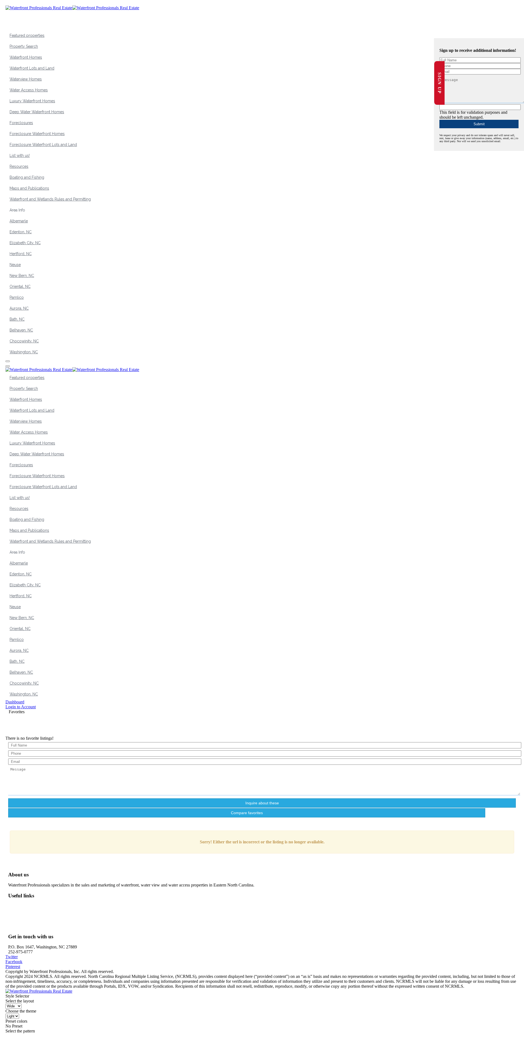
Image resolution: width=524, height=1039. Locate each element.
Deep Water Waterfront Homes (37, 112)
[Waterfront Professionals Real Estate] (38, 991)
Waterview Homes (26, 79)
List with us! (20, 155)
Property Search (24, 46)
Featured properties (27, 35)
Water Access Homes (29, 90)
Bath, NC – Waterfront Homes (38, 916)
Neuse (15, 264)
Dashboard (14, 702)
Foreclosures (21, 123)
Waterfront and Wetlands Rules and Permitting (50, 199)
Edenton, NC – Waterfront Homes (41, 921)
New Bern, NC (22, 275)
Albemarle (19, 221)
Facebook (13, 961)
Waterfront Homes (26, 57)
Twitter (11, 956)
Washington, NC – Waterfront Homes (44, 906)
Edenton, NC (21, 232)
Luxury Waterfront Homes (32, 101)
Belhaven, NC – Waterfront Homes (42, 911)
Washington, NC (24, 352)
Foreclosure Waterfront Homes (37, 134)
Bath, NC (17, 319)
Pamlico (17, 297)
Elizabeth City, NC (25, 243)
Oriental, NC (20, 286)
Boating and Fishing (27, 177)
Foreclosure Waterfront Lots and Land (43, 144)
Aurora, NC (19, 308)
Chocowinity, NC (24, 341)
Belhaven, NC (21, 330)
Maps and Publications (29, 188)
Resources (19, 166)
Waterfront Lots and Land (32, 68)
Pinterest (12, 966)
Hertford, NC (21, 254)
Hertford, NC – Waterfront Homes (42, 926)
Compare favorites (247, 813)
